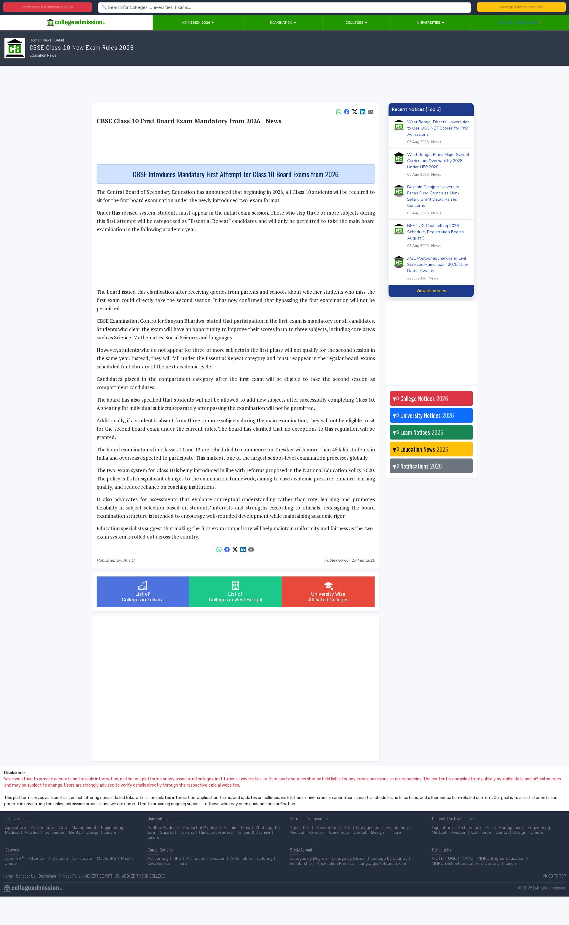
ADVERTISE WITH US (102, 876)
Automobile (241, 858)
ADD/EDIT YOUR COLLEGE (143, 876)
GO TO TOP (556, 876)
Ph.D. (125, 858)
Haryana (186, 832)
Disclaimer (47, 876)
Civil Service (158, 863)
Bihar (246, 827)
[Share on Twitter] (354, 111)
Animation (195, 858)
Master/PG (106, 858)
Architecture (42, 827)
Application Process (335, 863)
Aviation (32, 832)
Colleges (355, 22)
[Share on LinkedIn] (362, 111)
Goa (151, 832)
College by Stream (349, 858)
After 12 (38, 858)
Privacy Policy (70, 876)
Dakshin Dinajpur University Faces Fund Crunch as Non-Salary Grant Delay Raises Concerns (433, 199)
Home (34, 40)
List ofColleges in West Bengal (235, 597)
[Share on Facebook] (346, 111)
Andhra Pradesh (162, 827)
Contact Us (26, 876)
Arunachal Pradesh (201, 827)
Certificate (82, 858)
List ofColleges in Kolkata (143, 597)
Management (84, 827)
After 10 (14, 858)
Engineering (112, 827)
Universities (429, 22)
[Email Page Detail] (370, 111)
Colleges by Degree (308, 858)
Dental (75, 832)
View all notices (431, 290)
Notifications (420, 465)
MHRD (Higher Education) (502, 858)
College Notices (423, 398)
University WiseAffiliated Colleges (328, 597)
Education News (423, 449)
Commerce (54, 832)
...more (110, 832)
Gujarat (167, 832)
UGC (452, 858)
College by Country (389, 858)
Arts (63, 827)
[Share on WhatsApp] (338, 111)
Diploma (60, 858)
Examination (281, 22)
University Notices (426, 415)
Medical (12, 832)
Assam (229, 827)
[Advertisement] (284, 85)
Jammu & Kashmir (254, 832)
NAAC (467, 858)
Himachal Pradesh (216, 832)
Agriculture (15, 827)
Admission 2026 (196, 22)
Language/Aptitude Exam (382, 863)
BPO (177, 858)
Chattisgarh (266, 827)
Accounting (158, 858)
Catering (265, 858)
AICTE (437, 858)
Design (93, 832)
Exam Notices (421, 432)
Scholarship (301, 863)
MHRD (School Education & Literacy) (466, 863)
